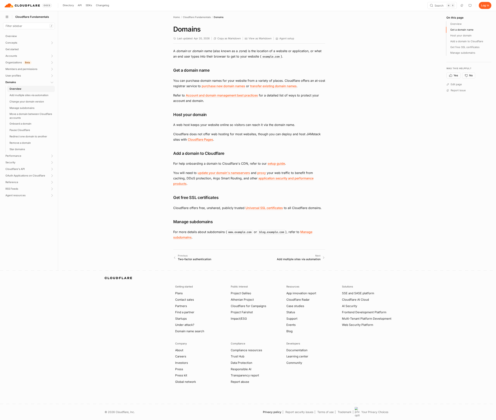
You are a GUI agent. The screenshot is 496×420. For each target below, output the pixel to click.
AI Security (349, 306)
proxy (261, 173)
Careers (180, 356)
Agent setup (286, 38)
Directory (68, 5)
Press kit (181, 375)
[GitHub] (461, 5)
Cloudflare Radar (298, 299)
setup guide (276, 163)
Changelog (102, 5)
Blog (289, 331)
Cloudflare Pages (200, 139)
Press (179, 369)
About (179, 350)
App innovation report (301, 293)
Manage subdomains (462, 52)
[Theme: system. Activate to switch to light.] (470, 5)
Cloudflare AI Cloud (355, 299)
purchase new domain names (223, 86)
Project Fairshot (242, 312)
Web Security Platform (357, 325)
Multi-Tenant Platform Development (366, 318)
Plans (179, 293)
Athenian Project (242, 299)
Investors (181, 363)
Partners (181, 306)
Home (176, 17)
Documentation (296, 350)
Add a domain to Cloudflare (466, 41)
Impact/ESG (239, 318)
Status (290, 312)
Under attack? (184, 325)
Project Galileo (241, 293)
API (80, 5)
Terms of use (325, 412)
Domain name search (189, 331)
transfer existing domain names (273, 86)
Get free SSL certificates (465, 47)
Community (294, 363)
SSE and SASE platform (358, 293)
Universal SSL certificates (264, 208)
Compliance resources (246, 350)
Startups (181, 318)
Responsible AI (241, 369)
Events (291, 325)
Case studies (295, 306)
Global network (185, 382)
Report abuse (240, 382)
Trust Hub (237, 356)
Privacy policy (272, 412)
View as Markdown (260, 38)
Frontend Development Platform (364, 312)
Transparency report (245, 375)
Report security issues (299, 412)
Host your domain (461, 35)
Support (291, 318)
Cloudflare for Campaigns (248, 306)
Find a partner (184, 312)
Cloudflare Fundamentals (197, 17)
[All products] (7, 17)
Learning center (297, 356)
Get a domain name (462, 29)
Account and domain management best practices (222, 95)
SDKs (89, 5)
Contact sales (184, 299)
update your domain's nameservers (224, 173)
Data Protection (241, 363)
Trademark (344, 412)
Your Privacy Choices (374, 412)
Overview (456, 23)
